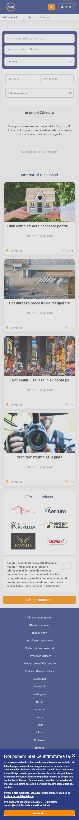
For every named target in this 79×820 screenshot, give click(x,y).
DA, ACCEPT (40, 812)
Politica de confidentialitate (19, 796)
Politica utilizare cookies (53, 792)
